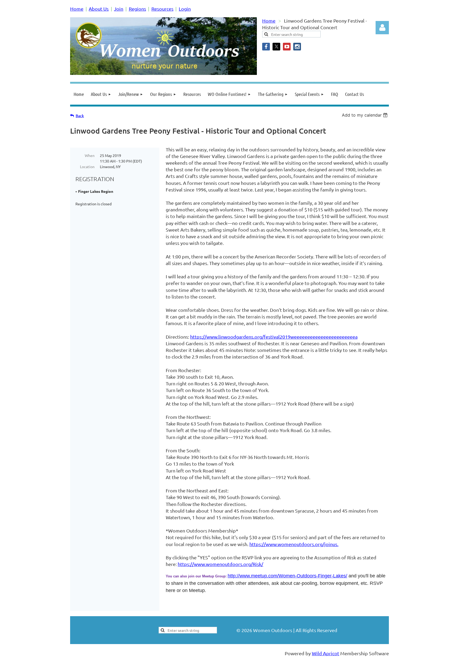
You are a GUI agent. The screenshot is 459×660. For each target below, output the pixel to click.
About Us (99, 8)
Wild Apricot (325, 653)
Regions (137, 8)
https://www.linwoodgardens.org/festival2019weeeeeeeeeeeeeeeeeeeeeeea (274, 336)
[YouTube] (287, 46)
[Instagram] (297, 46)
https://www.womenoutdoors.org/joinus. (293, 544)
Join (118, 8)
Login (185, 8)
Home (76, 8)
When (90, 155)
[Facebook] (266, 46)
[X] (276, 46)
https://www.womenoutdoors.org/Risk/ (220, 564)
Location (87, 166)
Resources (162, 8)
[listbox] (365, 115)
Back (80, 115)
